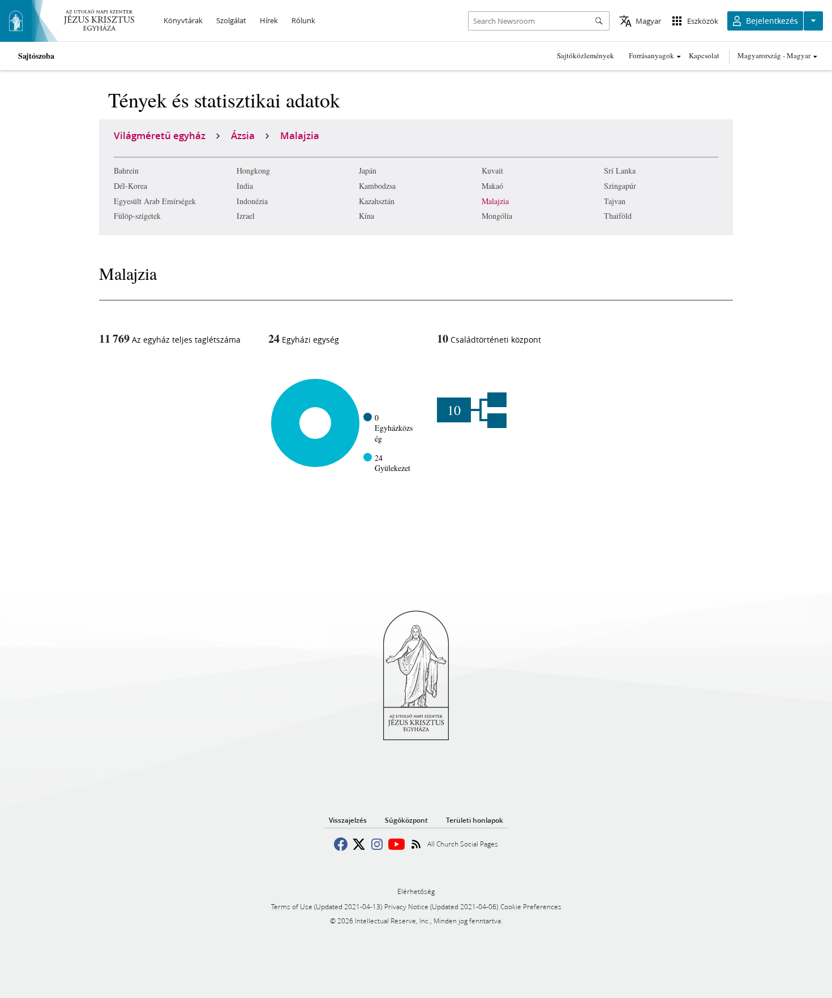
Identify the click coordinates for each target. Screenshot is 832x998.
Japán (367, 170)
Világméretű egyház (159, 135)
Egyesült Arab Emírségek (155, 201)
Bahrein (126, 170)
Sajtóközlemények (585, 55)
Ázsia (243, 135)
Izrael (246, 215)
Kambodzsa (377, 185)
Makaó (492, 185)
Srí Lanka (620, 170)
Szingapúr (620, 185)
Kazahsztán (376, 201)
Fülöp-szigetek (137, 215)
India (245, 185)
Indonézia (252, 201)
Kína (366, 215)
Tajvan (614, 201)
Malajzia (495, 201)
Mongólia (497, 215)
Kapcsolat (704, 55)
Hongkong (253, 170)
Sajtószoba (36, 56)
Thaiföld (618, 215)
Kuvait (492, 170)
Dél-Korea (130, 185)
